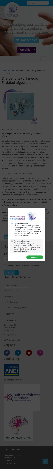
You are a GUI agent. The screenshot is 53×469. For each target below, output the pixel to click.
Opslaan (34, 257)
